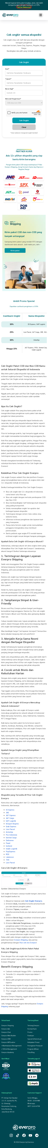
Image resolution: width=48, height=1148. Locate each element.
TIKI (7, 860)
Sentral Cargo (11, 837)
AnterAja (9, 832)
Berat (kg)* (9, 89)
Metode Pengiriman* (13, 98)
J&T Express (11, 815)
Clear (24, 127)
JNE (7, 812)
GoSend (9, 846)
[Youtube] (30, 1135)
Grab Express (11, 826)
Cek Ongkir (24, 120)
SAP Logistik (11, 821)
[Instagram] (11, 1135)
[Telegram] (37, 1135)
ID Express (10, 809)
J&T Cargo (10, 818)
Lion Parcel (10, 829)
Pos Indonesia (11, 834)
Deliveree (10, 840)
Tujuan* (8, 79)
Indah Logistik (11, 848)
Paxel (8, 843)
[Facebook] (24, 1135)
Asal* (7, 69)
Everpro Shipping (21, 940)
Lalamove (10, 857)
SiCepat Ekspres (12, 823)
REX (7, 854)
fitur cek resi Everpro (27, 942)
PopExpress (10, 851)
